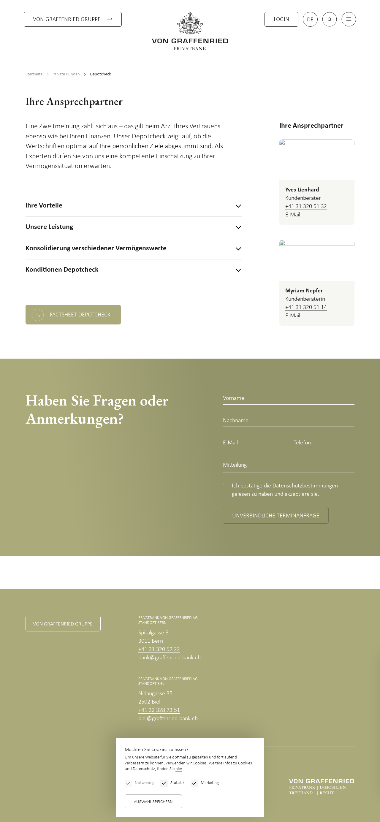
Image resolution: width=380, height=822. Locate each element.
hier (178, 769)
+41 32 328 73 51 (159, 710)
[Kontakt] (346, 782)
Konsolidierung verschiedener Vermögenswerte (96, 248)
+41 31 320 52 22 (159, 649)
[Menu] (348, 19)
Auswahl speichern (153, 802)
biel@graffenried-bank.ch (168, 719)
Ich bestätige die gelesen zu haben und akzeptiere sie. (285, 490)
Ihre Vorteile (44, 205)
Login (281, 20)
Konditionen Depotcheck (62, 269)
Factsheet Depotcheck (80, 315)
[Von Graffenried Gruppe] (321, 787)
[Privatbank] (190, 31)
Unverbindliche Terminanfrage (275, 516)
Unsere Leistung (49, 227)
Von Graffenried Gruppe (67, 20)
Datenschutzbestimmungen (305, 486)
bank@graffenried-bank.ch (169, 658)
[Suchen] (329, 19)
